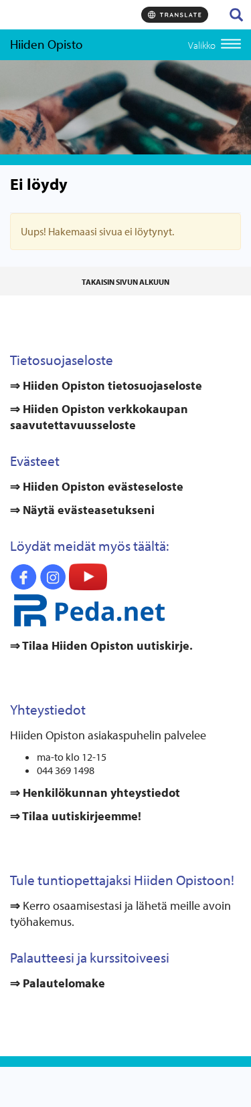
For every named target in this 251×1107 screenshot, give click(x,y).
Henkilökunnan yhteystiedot (100, 792)
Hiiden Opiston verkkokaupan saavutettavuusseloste (99, 417)
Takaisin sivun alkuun (125, 282)
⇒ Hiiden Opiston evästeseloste (96, 486)
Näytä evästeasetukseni (89, 509)
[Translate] (174, 15)
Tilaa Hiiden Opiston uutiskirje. (106, 645)
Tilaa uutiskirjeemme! (80, 816)
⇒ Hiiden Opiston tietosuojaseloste (106, 385)
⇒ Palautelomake (57, 983)
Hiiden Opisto (46, 44)
